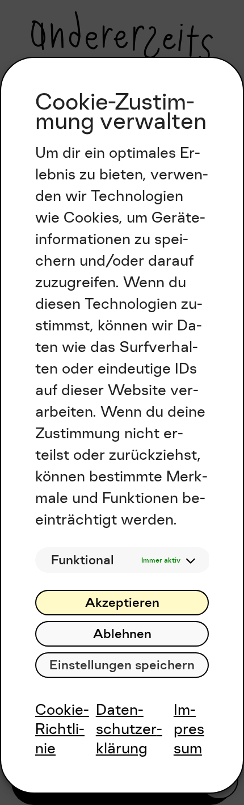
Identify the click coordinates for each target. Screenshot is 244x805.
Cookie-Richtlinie (62, 728)
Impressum (189, 728)
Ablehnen (122, 634)
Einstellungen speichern (122, 665)
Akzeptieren (122, 602)
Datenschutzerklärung (129, 728)
